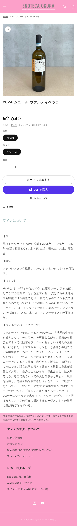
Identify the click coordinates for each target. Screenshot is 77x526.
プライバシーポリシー (20, 456)
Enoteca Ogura (34, 520)
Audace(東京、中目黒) (20, 483)
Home (5, 16)
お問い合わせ (15, 444)
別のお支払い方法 (38, 198)
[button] (4, 7)
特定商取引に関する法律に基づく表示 (29, 450)
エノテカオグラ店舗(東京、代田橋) (27, 489)
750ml (10, 138)
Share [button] (10, 206)
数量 (5, 160)
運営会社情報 (15, 438)
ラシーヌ (11, 152)
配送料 (14, 125)
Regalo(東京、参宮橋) (19, 477)
